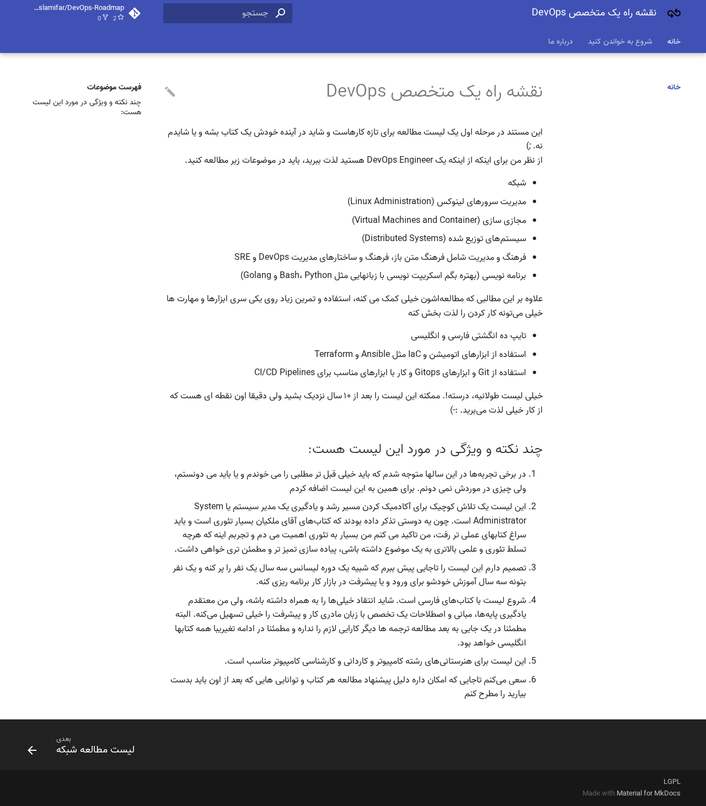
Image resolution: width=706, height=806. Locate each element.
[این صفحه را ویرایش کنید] (169, 92)
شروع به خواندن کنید (620, 41)
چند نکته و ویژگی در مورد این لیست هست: (87, 108)
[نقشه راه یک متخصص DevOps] (674, 13)
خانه (674, 41)
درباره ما (560, 41)
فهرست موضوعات (114, 88)
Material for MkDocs (649, 793)
